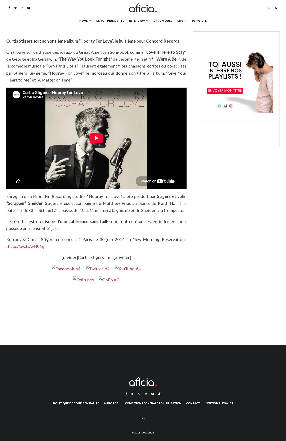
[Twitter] (15, 7)
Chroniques (162, 20)
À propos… (112, 403)
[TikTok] (159, 394)
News (83, 20)
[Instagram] (22, 7)
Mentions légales (219, 403)
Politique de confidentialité (76, 403)
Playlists (199, 20)
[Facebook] (9, 7)
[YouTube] (28, 7)
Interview (137, 20)
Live (180, 20)
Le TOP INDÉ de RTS (110, 20)
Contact (193, 403)
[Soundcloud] (145, 394)
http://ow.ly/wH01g (26, 246)
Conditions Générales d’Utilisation (153, 403)
